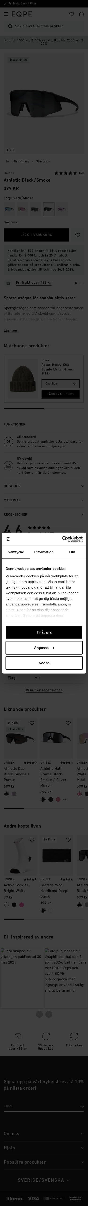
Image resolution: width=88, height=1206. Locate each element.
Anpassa (41, 647)
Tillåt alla (44, 632)
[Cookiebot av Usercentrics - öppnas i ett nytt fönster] (63, 539)
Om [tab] (72, 552)
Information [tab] (44, 552)
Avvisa (44, 663)
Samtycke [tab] (16, 552)
